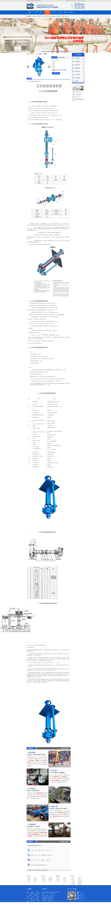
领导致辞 (28, 877)
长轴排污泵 (30, 895)
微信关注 (75, 0)
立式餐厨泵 (77, 61)
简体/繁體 (82, 0)
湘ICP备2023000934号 (56, 892)
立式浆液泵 (77, 71)
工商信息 (78, 0)
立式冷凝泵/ (58, 16)
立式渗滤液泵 (80, 882)
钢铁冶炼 (58, 877)
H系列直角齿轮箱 (31, 893)
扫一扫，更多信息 (72, 889)
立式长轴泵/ (34, 16)
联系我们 (45, 889)
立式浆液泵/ (53, 16)
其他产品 (77, 81)
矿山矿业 (64, 879)
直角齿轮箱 (77, 68)
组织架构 (28, 879)
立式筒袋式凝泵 (80, 881)
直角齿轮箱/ (48, 16)
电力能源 (64, 877)
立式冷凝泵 (77, 74)
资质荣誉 (35, 881)
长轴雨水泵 (36, 895)
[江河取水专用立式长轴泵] (55, 35)
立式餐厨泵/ (39, 16)
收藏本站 (67, 0)
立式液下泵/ (43, 16)
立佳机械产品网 (32, 900)
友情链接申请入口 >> (30, 904)
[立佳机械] (31, 6)
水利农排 (58, 879)
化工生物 (64, 881)
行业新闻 (79, 877)
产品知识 (72, 879)
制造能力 (28, 881)
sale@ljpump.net (77, 97)
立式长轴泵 (77, 58)
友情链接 (29, 889)
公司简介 (35, 877)
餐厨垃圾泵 (73, 884)
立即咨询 (56, 73)
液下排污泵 (73, 882)
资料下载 (79, 879)
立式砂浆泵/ (62, 16)
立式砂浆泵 (77, 77)
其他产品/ (67, 16)
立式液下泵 (77, 64)
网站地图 (71, 0)
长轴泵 (28, 892)
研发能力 (35, 879)
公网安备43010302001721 (51, 900)
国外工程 (58, 881)
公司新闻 (72, 877)
